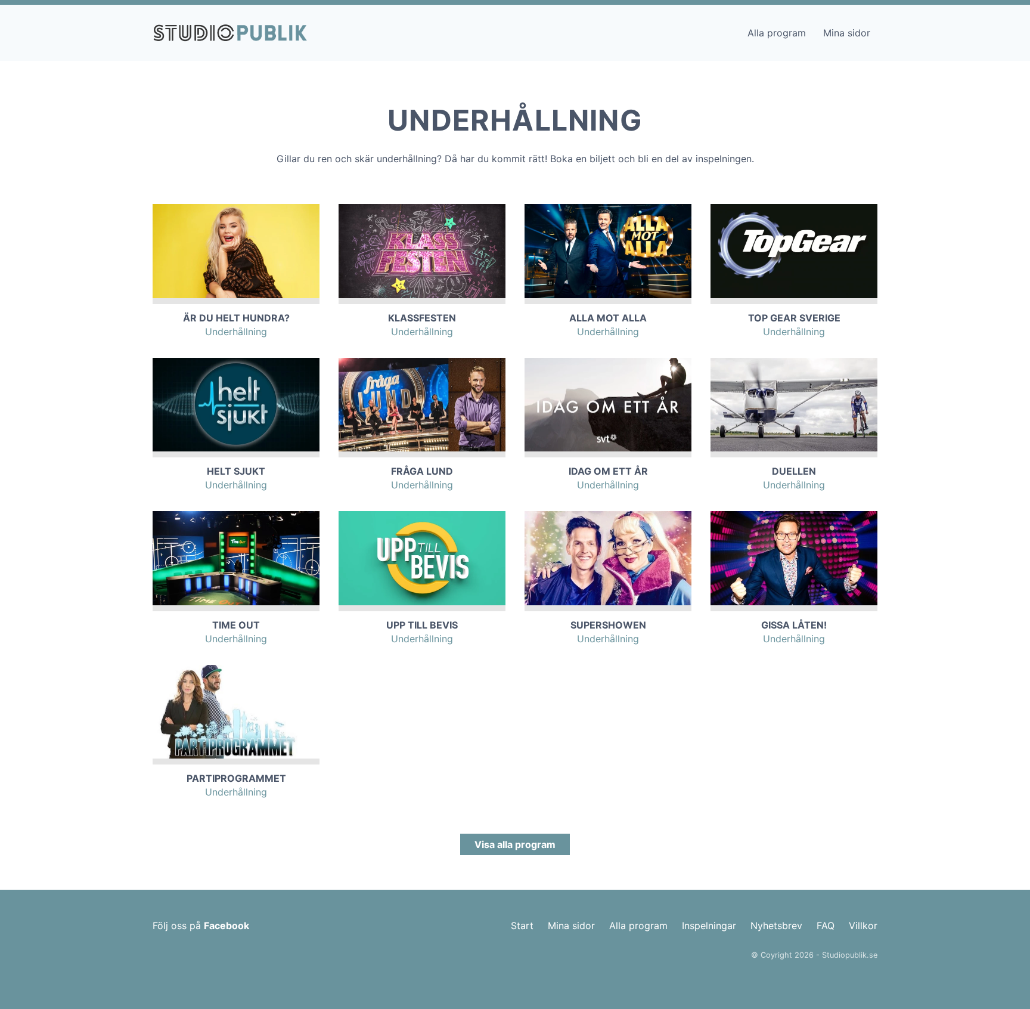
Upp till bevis (422, 625)
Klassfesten (422, 318)
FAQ (825, 925)
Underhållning (236, 332)
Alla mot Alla (608, 318)
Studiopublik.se (849, 955)
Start (522, 925)
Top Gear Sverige (794, 318)
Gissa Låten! (794, 625)
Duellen (794, 471)
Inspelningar (709, 925)
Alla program (776, 33)
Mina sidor (846, 33)
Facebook (226, 925)
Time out (236, 625)
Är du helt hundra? (236, 318)
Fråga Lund (422, 471)
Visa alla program (515, 844)
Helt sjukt (236, 471)
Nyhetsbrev (776, 925)
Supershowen (608, 625)
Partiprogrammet (236, 778)
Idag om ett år (608, 471)
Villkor (863, 925)
